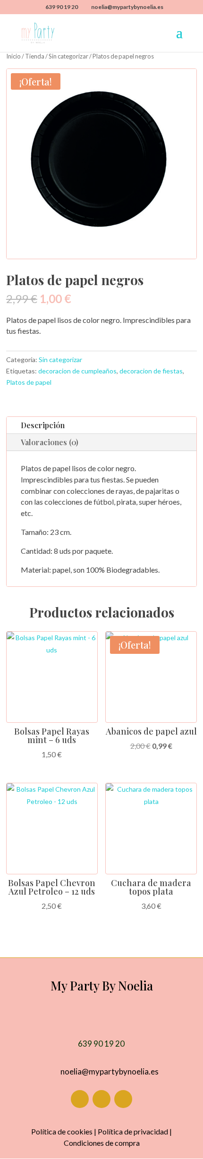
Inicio (13, 56)
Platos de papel (28, 382)
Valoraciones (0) (49, 442)
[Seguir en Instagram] (101, 1099)
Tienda (34, 56)
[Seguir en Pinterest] (123, 1099)
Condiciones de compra (102, 1142)
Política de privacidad (133, 1131)
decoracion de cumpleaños (77, 371)
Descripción (43, 425)
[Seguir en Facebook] (80, 1099)
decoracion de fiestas (151, 371)
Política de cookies (62, 1131)
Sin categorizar (68, 56)
